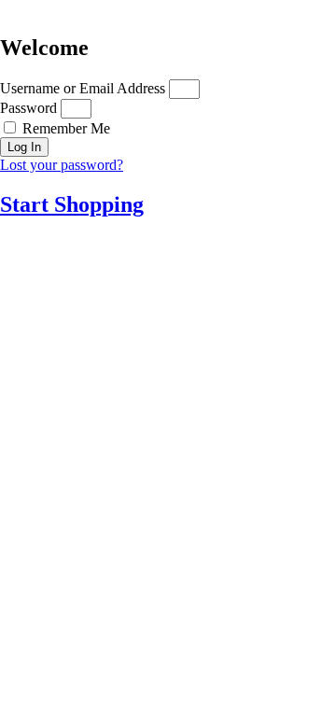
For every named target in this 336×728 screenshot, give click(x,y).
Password (28, 108)
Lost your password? (61, 165)
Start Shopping (72, 204)
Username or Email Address (82, 88)
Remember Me (64, 128)
